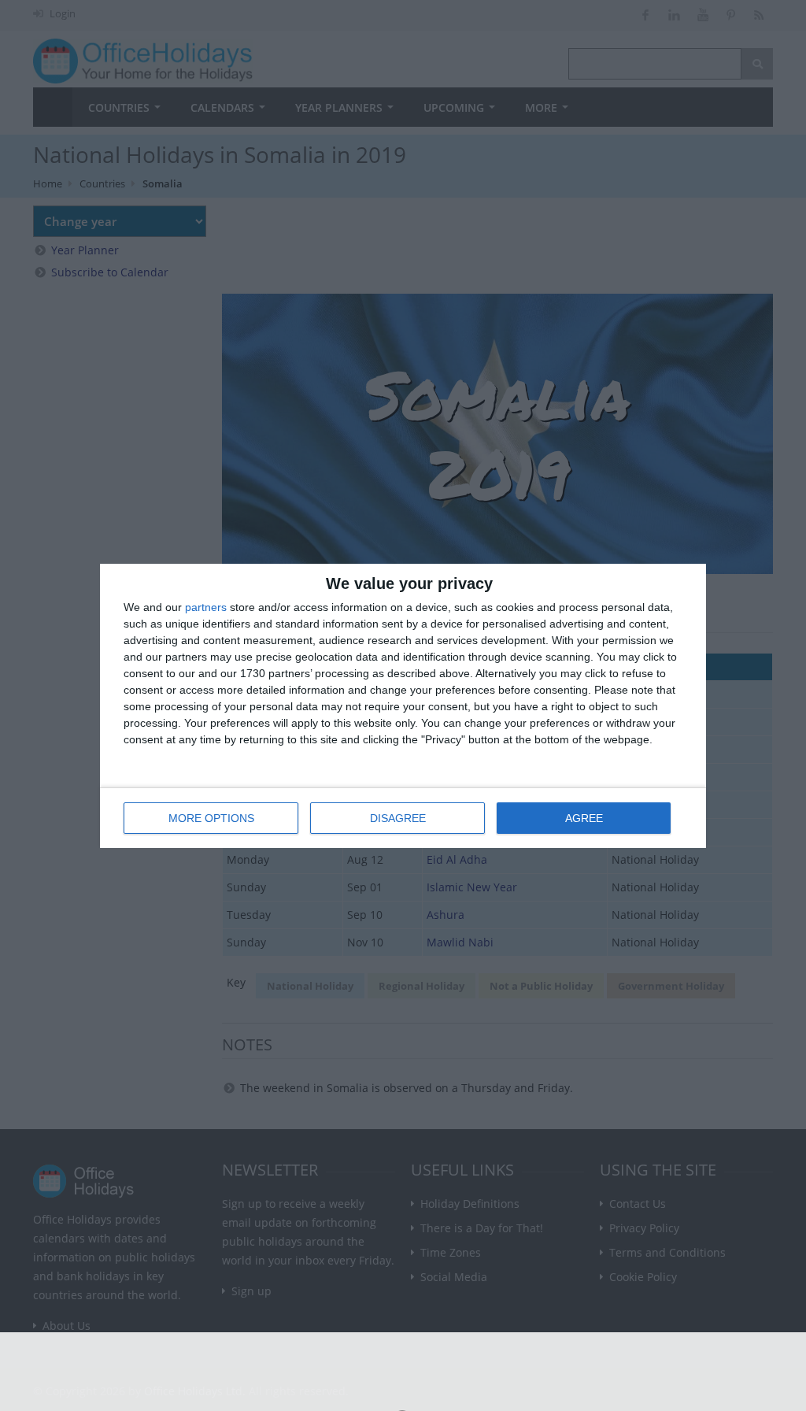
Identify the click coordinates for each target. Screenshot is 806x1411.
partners (206, 607)
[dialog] (403, 706)
